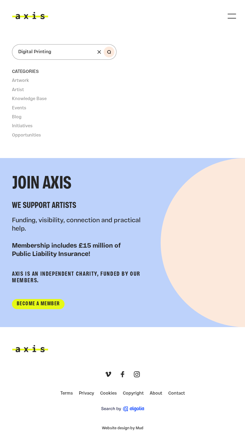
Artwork (20, 81)
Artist (18, 90)
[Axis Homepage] (30, 15)
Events (19, 108)
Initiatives (22, 126)
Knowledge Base (29, 99)
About (156, 393)
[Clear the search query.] (99, 52)
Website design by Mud (122, 428)
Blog (17, 117)
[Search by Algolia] (122, 409)
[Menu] (232, 16)
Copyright (133, 393)
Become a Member (38, 303)
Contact (176, 393)
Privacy (86, 393)
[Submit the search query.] (109, 52)
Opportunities (26, 135)
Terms (66, 393)
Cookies (108, 393)
